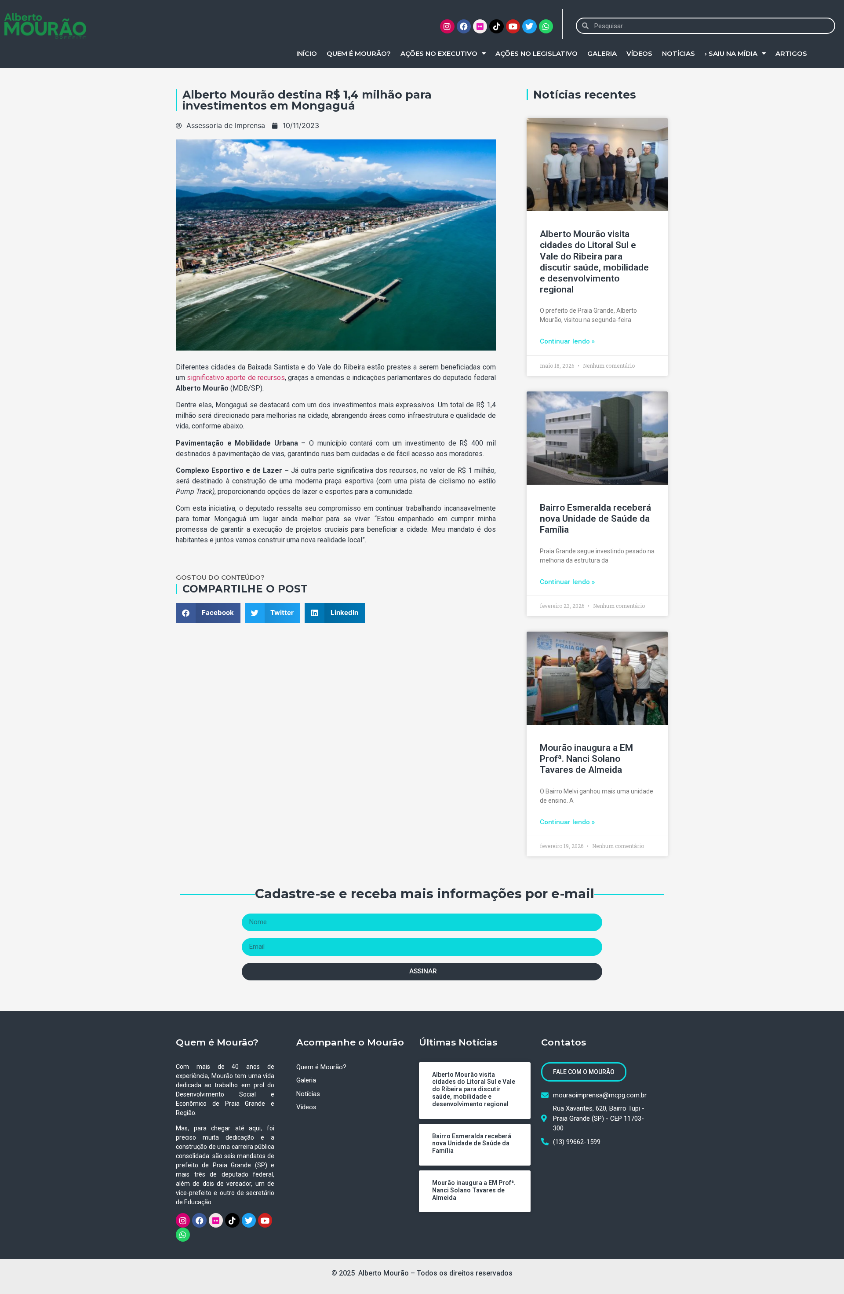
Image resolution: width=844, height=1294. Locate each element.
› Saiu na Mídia (731, 53)
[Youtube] (513, 26)
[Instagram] (447, 26)
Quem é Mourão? (359, 53)
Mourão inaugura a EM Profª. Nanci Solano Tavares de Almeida (586, 758)
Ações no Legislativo (536, 53)
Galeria (602, 53)
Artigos (791, 53)
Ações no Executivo (438, 53)
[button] (208, 613)
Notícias (678, 53)
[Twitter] (529, 26)
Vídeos (639, 53)
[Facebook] (464, 26)
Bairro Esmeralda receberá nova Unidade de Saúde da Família (595, 518)
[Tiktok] (496, 26)
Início (306, 53)
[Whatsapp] (546, 26)
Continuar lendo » (567, 341)
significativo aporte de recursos (236, 377)
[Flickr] (480, 26)
